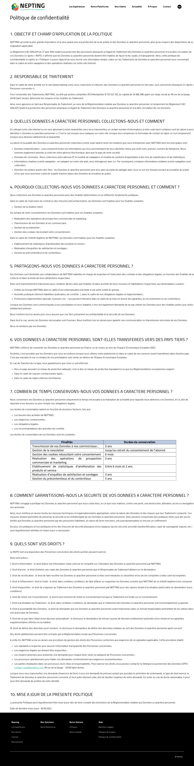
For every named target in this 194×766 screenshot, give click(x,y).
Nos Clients (120, 6)
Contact (167, 6)
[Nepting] (33, 7)
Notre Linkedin (76, 732)
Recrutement (17, 741)
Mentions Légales (106, 727)
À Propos (152, 6)
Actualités (137, 6)
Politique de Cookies (107, 732)
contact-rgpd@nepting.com (28, 667)
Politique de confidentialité (110, 736)
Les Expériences (77, 6)
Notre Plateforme (100, 6)
